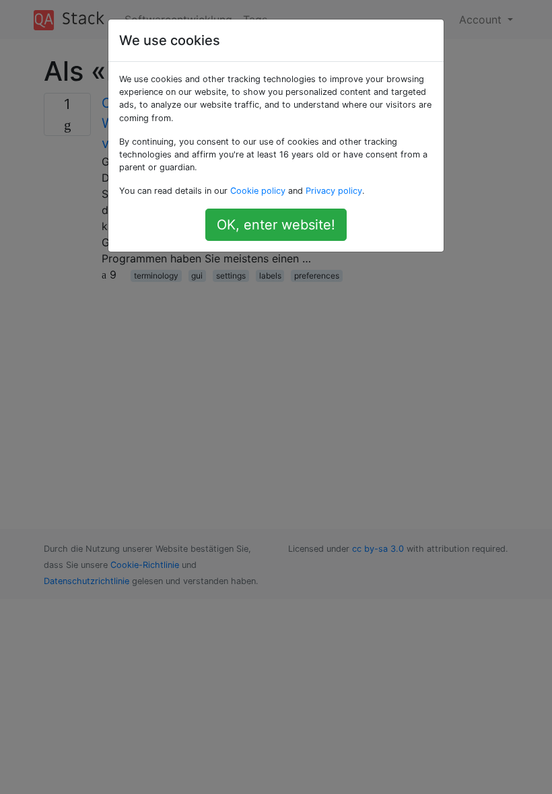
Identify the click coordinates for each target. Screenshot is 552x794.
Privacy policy (334, 191)
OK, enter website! (276, 225)
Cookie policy (257, 191)
